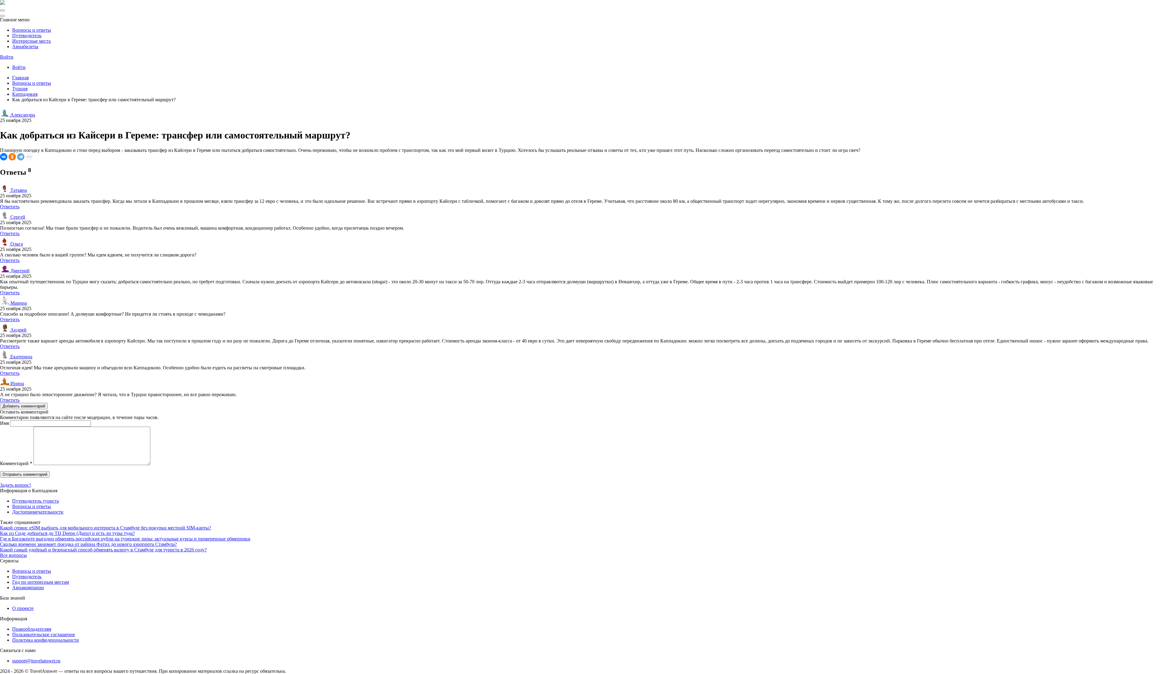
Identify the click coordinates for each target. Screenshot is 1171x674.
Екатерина (20, 356)
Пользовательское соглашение (43, 634)
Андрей (18, 329)
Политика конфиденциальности (45, 640)
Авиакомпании (28, 587)
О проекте (23, 608)
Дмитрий (19, 270)
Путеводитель (26, 35)
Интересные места (31, 41)
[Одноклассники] (12, 156)
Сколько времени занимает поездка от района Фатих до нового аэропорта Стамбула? (88, 544)
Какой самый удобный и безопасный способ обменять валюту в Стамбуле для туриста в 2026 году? (103, 549)
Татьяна (18, 190)
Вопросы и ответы (31, 30)
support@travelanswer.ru (36, 660)
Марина (18, 303)
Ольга (16, 243)
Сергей (17, 217)
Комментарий (16, 463)
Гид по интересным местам (40, 582)
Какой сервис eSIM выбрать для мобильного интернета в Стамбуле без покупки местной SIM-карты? (105, 527)
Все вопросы (13, 555)
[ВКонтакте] (3, 156)
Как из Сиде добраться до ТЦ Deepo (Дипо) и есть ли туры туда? (67, 533)
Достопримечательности (37, 511)
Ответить (10, 206)
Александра (22, 114)
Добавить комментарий (23, 406)
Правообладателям (31, 629)
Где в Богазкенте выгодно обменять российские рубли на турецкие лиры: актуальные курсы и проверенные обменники (125, 538)
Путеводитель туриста (35, 501)
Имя (4, 423)
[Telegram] (20, 156)
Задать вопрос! (15, 485)
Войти (6, 56)
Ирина (16, 383)
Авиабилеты (25, 46)
